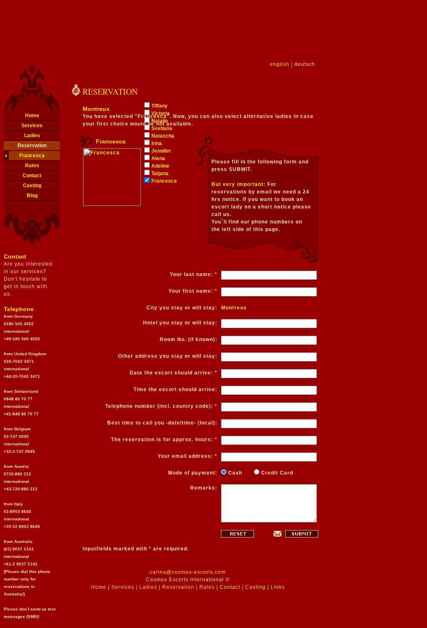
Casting (32, 185)
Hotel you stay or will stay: (180, 323)
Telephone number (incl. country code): (161, 406)
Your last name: (193, 274)
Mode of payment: (192, 473)
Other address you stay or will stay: (167, 356)
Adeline (160, 166)
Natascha (162, 136)
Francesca (32, 155)
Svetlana (161, 128)
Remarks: (203, 488)
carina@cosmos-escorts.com (188, 572)
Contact (32, 175)
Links (278, 587)
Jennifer (161, 151)
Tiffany (159, 106)
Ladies (32, 135)
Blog (32, 195)
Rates (32, 165)
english (279, 64)
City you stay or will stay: (181, 308)
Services (32, 125)
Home (32, 115)
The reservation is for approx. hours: (164, 439)
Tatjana (159, 173)
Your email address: (187, 456)
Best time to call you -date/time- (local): (162, 423)
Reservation (32, 145)
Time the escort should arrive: (175, 389)
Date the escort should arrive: (173, 373)
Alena (158, 158)
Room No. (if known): (188, 339)
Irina (156, 143)
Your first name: (192, 291)
